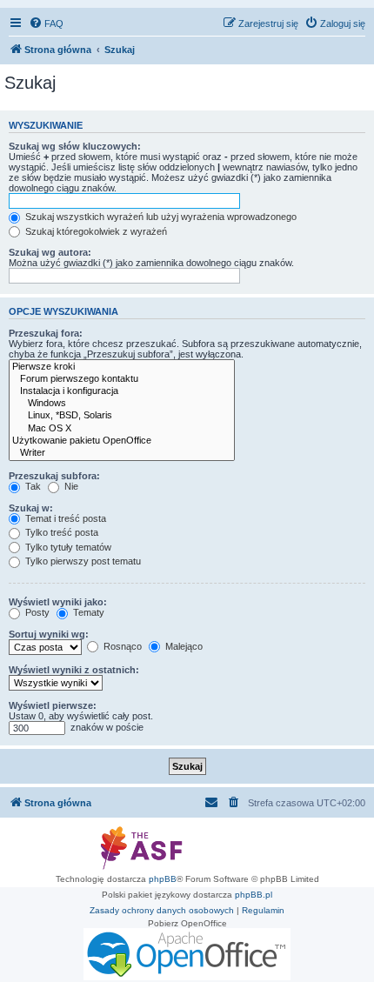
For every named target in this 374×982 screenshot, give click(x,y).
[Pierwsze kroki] (121, 367)
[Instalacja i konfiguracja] (121, 391)
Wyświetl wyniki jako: (58, 602)
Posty (36, 612)
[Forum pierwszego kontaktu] (121, 379)
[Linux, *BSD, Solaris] (121, 416)
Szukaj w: (31, 508)
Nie (70, 486)
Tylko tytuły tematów (67, 547)
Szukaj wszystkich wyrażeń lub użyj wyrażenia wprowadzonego (160, 216)
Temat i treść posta (64, 518)
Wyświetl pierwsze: (53, 705)
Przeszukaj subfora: (54, 476)
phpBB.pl (253, 894)
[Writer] (121, 453)
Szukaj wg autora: (50, 252)
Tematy (87, 612)
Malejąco (183, 646)
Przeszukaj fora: (46, 333)
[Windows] (121, 403)
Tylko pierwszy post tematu (82, 561)
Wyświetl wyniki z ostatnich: (74, 670)
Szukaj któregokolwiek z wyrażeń (95, 231)
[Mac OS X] (121, 429)
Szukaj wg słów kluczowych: (75, 146)
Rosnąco (121, 646)
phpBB (163, 879)
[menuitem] (46, 23)
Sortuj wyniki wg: (49, 634)
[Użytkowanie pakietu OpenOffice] (121, 441)
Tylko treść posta (60, 532)
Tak (32, 486)
